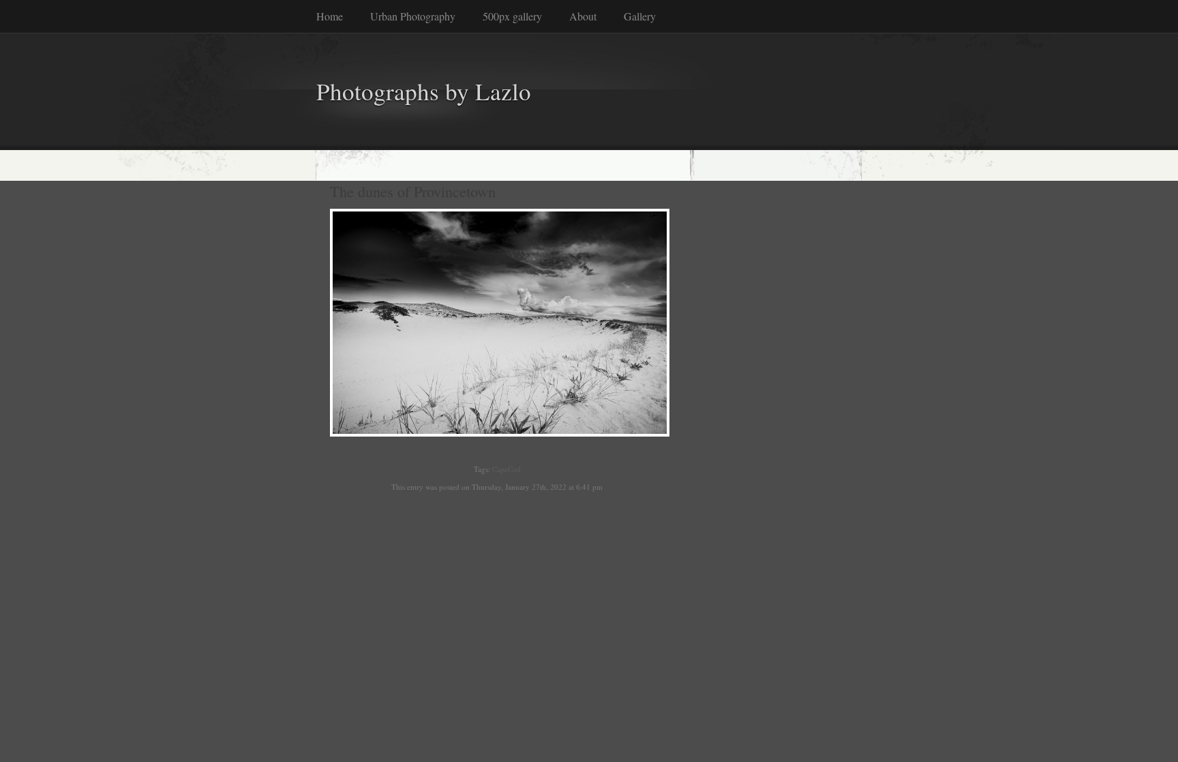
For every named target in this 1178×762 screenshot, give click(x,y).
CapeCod (506, 469)
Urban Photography (412, 16)
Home (329, 16)
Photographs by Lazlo (423, 91)
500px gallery (512, 16)
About (582, 16)
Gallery (640, 16)
